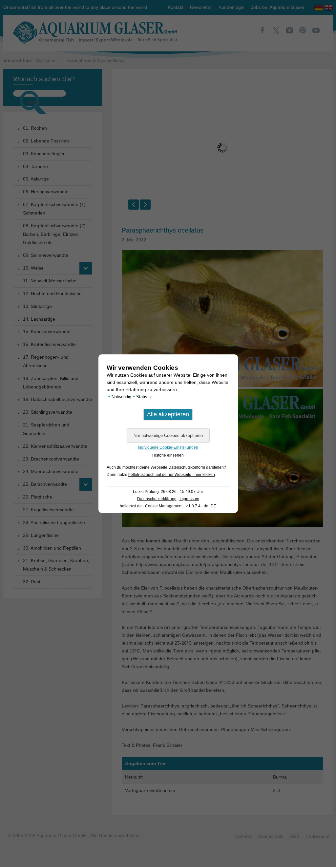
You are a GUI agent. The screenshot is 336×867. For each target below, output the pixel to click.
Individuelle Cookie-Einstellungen (168, 447)
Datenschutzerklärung (157, 499)
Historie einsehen (168, 455)
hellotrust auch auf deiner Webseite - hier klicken (171, 474)
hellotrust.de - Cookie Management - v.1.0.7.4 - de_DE (168, 506)
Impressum (189, 499)
